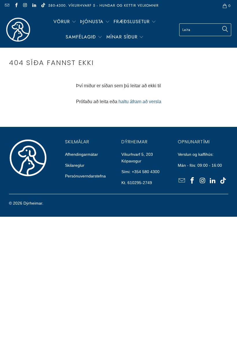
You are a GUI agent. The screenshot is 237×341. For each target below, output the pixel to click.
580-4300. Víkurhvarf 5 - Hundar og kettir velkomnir (103, 5)
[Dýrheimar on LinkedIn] (34, 5)
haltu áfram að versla (139, 101)
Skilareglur (74, 165)
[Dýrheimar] (18, 29)
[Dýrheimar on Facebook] (15, 5)
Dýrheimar (32, 203)
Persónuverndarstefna (85, 176)
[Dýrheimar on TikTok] (42, 5)
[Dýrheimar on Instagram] (25, 5)
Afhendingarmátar (81, 154)
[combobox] (205, 29)
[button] (64, 22)
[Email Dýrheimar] (6, 5)
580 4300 (151, 171)
